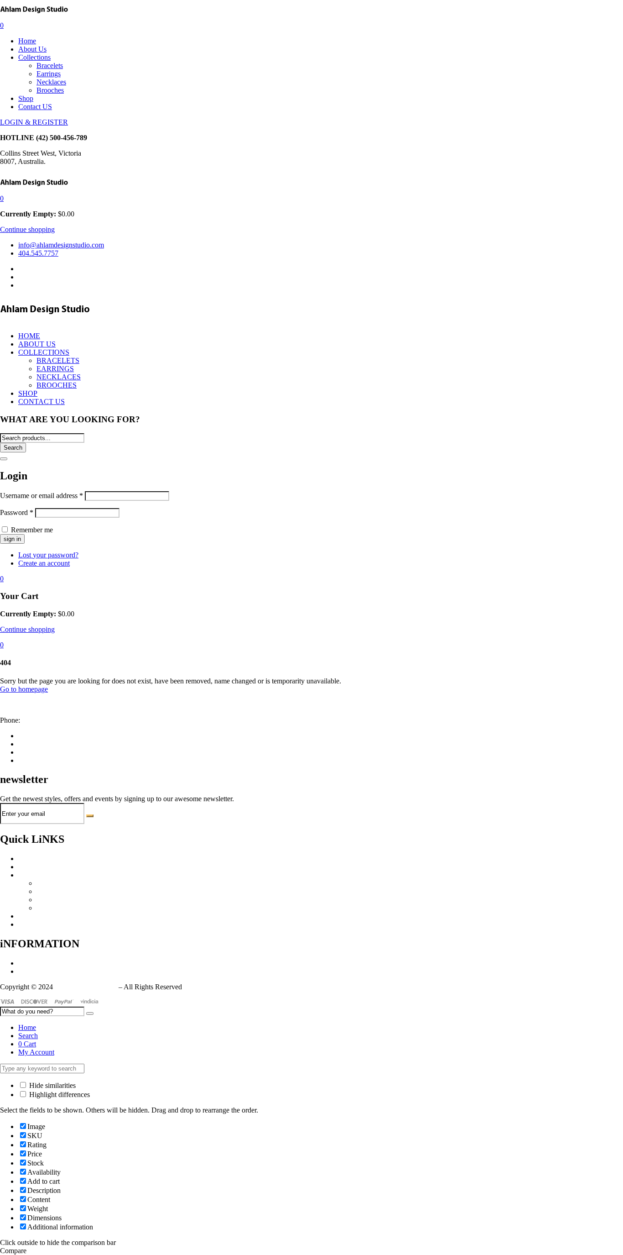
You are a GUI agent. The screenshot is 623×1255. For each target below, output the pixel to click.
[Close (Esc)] (3, 458)
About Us (32, 49)
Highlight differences (58, 1094)
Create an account (44, 563)
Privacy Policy (39, 963)
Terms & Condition (46, 971)
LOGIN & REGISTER (34, 122)
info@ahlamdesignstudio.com (43, 705)
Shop (25, 98)
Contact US (35, 106)
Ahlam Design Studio (85, 987)
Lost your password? (48, 555)
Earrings (48, 74)
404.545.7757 (42, 720)
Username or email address (41, 495)
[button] (2, 198)
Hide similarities (51, 1085)
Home (27, 41)
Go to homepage (24, 689)
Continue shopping (27, 229)
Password (16, 512)
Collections (34, 57)
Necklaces (51, 82)
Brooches (50, 90)
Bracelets (49, 65)
